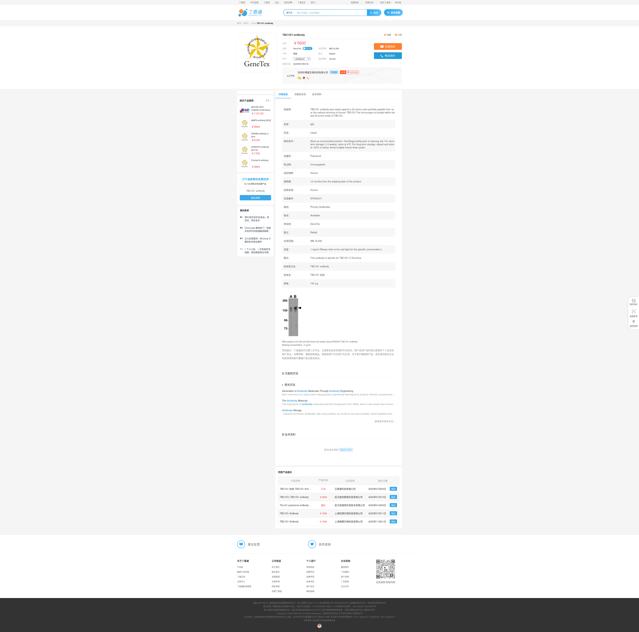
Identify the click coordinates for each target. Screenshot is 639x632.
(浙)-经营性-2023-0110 (307, 602)
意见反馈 (254, 544)
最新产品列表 (243, 571)
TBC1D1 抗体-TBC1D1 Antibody (297, 488)
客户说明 (345, 576)
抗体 (246, 23)
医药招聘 (288, 2)
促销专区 (310, 581)
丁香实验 (241, 576)
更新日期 (286, 63)
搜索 (375, 12)
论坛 (277, 2)
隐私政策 (310, 591)
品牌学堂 (310, 576)
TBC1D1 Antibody (289, 513)
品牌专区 (310, 571)
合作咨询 (325, 544)
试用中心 (241, 581)
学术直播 (254, 2)
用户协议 (310, 586)
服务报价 (345, 567)
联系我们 (276, 571)
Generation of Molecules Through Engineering (317, 391)
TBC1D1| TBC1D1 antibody (294, 497)
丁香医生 (302, 2)
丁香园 (267, 2)
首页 (239, 23)
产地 (284, 53)
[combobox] (302, 58)
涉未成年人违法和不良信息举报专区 (319, 620)
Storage (292, 410)
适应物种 (322, 58)
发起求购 (255, 197)
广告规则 (345, 581)
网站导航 (276, 586)
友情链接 (276, 576)
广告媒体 (345, 571)
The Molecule (295, 400)
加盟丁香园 (277, 591)
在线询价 (390, 46)
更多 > (268, 100)
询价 (393, 488)
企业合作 (345, 586)
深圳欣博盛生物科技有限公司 (313, 72)
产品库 (240, 567)
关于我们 (276, 567)
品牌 (284, 48)
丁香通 (242, 2)
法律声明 (276, 581)
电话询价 (390, 55)
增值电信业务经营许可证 (284, 606)
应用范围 (322, 48)
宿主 (320, 53)
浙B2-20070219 (260, 602)
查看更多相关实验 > (385, 421)
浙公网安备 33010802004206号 (333, 602)
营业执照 (267, 606)
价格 (284, 43)
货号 (284, 58)
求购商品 (310, 567)
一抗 (252, 23)
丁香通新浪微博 (244, 586)
